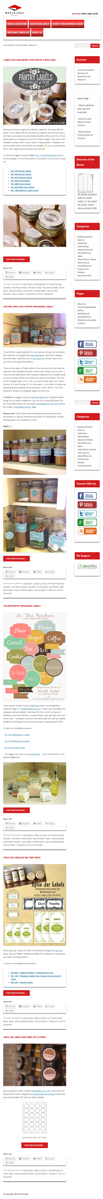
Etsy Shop (37, 358)
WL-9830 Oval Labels (21, 184)
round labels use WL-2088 (24, 407)
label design (53, 586)
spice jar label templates (23, 590)
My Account (83, 73)
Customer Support (86, 70)
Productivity (83, 269)
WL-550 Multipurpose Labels (17, 741)
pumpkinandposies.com (31, 709)
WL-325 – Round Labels (22, 982)
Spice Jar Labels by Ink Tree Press (22, 857)
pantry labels (28, 290)
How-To (81, 240)
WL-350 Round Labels (21, 174)
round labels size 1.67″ (41, 1091)
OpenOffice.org (85, 265)
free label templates (19, 287)
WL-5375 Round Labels (21, 177)
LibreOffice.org (84, 253)
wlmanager (49, 293)
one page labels (33, 754)
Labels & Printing (40, 583)
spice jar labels (18, 293)
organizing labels (15, 290)
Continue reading (16, 259)
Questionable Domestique (43, 1094)
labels (61, 586)
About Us (37, 32)
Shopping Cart (84, 76)
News (80, 256)
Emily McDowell (36, 355)
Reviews (81, 272)
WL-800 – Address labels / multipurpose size (32, 972)
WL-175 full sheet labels (46, 155)
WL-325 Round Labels (21, 171)
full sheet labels (38, 397)
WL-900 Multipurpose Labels (17, 734)
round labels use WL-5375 (47, 403)
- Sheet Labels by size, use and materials (86, 108)
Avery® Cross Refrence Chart (68, 24)
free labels (32, 586)
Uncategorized (39, 284)
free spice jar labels (50, 287)
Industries (82, 243)
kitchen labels (42, 586)
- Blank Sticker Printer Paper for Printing (85, 134)
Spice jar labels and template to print (25, 1037)
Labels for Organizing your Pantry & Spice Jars (30, 60)
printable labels (40, 290)
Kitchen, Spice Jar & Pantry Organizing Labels (28, 307)
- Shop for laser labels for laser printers (84, 121)
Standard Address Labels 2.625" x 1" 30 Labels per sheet (87, 201)
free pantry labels (35, 287)
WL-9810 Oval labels (20, 180)
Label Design (28, 284)
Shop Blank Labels (39, 24)
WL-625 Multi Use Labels (22, 187)
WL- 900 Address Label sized (24, 190)
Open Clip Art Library (87, 259)
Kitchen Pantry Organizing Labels (22, 606)
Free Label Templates (18, 32)
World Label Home (17, 24)
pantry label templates (11, 841)
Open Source (83, 262)
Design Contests (85, 236)
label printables (39, 838)
